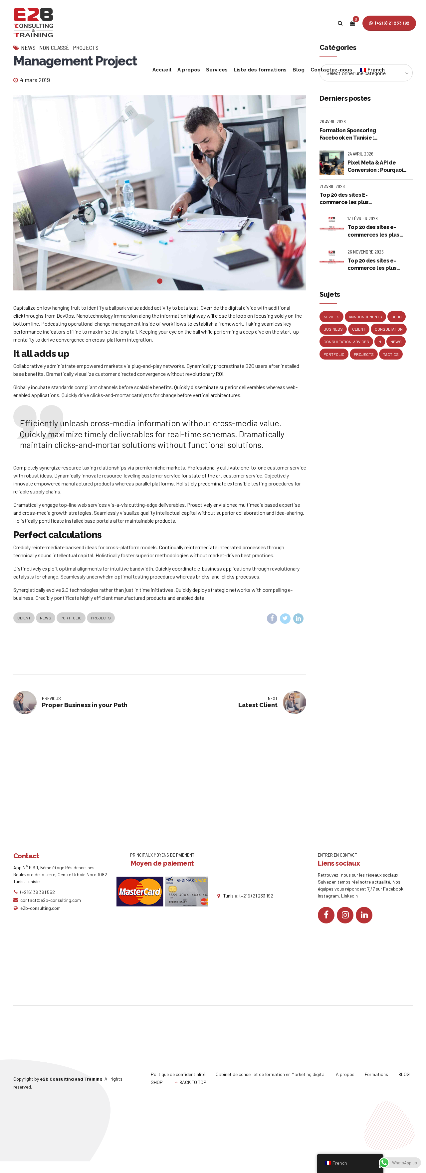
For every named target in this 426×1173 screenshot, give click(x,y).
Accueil (161, 70)
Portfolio (71, 617)
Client (24, 617)
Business (333, 329)
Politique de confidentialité (178, 1074)
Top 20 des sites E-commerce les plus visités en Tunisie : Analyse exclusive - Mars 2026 (351, 199)
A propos (188, 70)
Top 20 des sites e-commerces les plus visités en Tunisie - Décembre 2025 (373, 231)
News (45, 617)
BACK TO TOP (192, 1082)
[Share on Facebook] (272, 618)
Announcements (365, 316)
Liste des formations (260, 70)
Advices (331, 316)
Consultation (389, 329)
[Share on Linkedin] (298, 618)
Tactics (391, 354)
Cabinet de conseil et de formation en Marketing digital (270, 1074)
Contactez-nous (331, 70)
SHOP (157, 1082)
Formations (376, 1074)
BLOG (404, 1074)
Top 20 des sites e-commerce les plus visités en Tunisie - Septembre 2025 (371, 265)
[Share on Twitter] (285, 618)
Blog (299, 70)
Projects (101, 617)
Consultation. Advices (346, 341)
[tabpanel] (159, 192)
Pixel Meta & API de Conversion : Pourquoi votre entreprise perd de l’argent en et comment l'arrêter (379, 167)
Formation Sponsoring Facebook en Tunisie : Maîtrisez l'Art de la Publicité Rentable (348, 134)
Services (217, 70)
